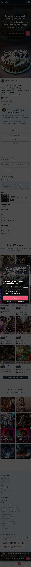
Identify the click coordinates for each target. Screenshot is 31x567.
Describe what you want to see (12, 287)
